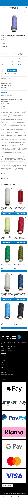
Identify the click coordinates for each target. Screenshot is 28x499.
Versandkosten (4, 360)
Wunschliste (3, 355)
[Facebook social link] (4, 87)
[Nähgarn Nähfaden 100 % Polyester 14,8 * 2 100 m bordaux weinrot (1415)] (20, 196)
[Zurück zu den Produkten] (24, 12)
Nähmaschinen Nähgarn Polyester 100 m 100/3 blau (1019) (6, 323)
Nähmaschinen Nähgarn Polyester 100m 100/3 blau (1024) (19, 294)
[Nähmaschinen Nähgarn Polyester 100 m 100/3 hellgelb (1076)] (7, 225)
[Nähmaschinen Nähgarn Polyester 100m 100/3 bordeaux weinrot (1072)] (20, 225)
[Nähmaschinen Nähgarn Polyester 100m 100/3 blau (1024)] (20, 282)
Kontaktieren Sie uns (5, 364)
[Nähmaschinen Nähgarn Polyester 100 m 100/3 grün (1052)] (7, 254)
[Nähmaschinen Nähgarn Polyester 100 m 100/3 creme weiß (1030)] (7, 282)
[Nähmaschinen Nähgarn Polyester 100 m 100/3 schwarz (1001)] (20, 311)
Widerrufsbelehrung (5, 370)
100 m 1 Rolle (8, 83)
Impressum (3, 379)
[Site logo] (14, 7)
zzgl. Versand (8, 43)
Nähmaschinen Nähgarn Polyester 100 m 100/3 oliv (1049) (19, 266)
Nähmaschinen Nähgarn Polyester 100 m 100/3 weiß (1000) (6, 208)
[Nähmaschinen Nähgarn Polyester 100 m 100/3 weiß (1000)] (7, 196)
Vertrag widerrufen (7, 485)
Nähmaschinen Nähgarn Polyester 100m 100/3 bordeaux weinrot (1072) (19, 237)
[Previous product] (23, 12)
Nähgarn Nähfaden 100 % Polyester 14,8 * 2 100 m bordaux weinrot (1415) (19, 208)
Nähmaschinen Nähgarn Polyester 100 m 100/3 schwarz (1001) (20, 323)
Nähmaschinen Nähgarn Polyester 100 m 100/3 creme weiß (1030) (7, 294)
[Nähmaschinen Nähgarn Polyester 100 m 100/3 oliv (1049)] (20, 254)
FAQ (2, 362)
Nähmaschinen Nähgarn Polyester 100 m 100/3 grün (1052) (6, 266)
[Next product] (26, 12)
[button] (7, 213)
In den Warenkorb (12, 70)
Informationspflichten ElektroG (7, 374)
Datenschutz (3, 372)
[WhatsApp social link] (7, 87)
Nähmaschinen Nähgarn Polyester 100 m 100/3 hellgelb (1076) (7, 237)
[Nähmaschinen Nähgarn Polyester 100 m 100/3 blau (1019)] (7, 311)
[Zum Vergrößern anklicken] (3, 31)
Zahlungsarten (4, 358)
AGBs (2, 376)
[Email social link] (6, 87)
